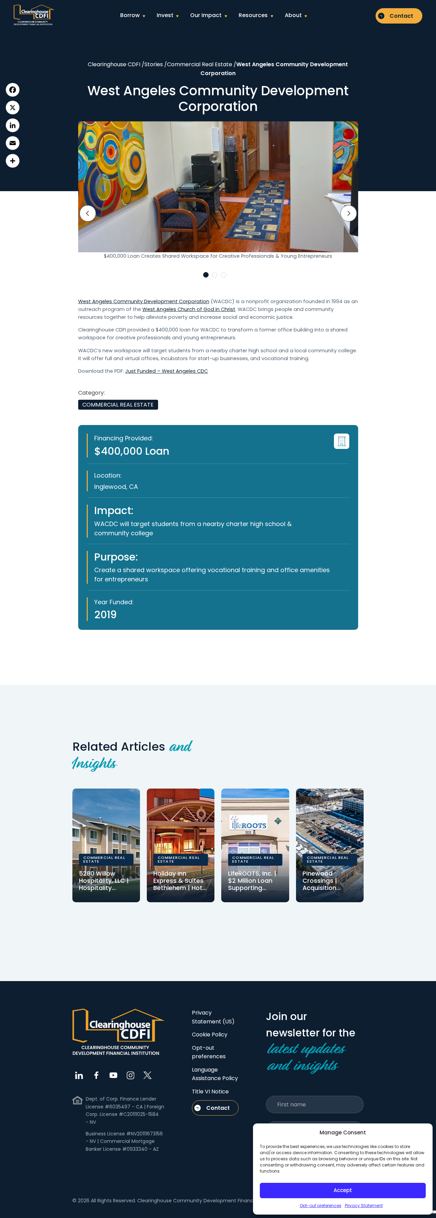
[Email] (12, 143)
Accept (343, 1190)
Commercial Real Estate (118, 405)
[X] (12, 107)
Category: (91, 393)
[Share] (12, 161)
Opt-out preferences (320, 1205)
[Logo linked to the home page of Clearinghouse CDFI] (34, 15)
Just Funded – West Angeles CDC (166, 371)
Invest (165, 15)
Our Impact (206, 15)
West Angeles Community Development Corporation (143, 301)
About (293, 15)
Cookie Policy (209, 1034)
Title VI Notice (210, 1091)
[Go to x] (147, 1075)
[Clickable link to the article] (106, 845)
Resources (253, 15)
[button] (206, 275)
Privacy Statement (364, 1205)
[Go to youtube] (113, 1075)
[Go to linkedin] (79, 1075)
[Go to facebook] (96, 1075)
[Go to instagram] (130, 1075)
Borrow (130, 15)
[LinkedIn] (12, 125)
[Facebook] (12, 90)
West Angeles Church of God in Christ (188, 309)
